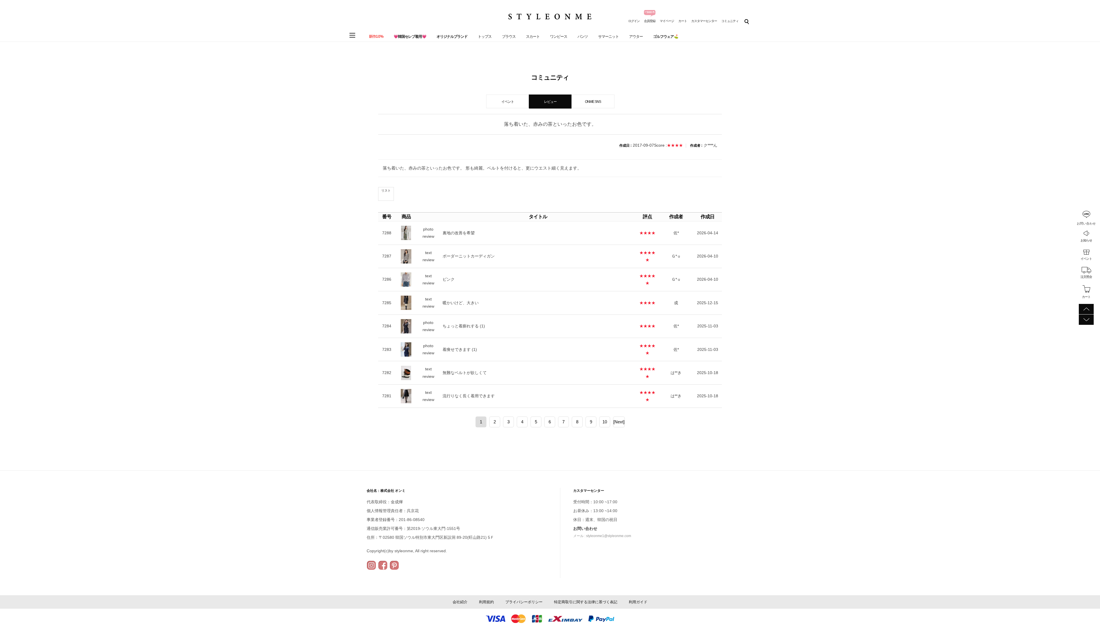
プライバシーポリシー (524, 602)
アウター (636, 36)
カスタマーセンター (704, 21)
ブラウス (509, 36)
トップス (485, 36)
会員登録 (649, 21)
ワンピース (558, 36)
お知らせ (1086, 240)
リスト (386, 190)
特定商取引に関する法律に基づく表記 (585, 602)
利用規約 (486, 602)
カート (682, 21)
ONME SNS (593, 102)
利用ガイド (638, 602)
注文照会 (1086, 276)
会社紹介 (460, 602)
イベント (1086, 258)
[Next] (618, 421)
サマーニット (608, 36)
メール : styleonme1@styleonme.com (602, 536)
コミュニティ (729, 21)
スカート (533, 36)
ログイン (634, 21)
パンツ (583, 36)
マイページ (667, 21)
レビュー (550, 102)
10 (604, 421)
